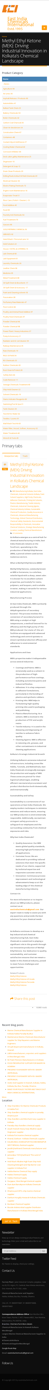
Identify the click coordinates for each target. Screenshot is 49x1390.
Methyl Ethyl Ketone (18, 976)
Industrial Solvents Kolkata (29, 494)
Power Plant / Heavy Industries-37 (17, 331)
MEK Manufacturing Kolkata (22, 491)
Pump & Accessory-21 (12, 336)
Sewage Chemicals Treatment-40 (16, 384)
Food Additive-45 (10, 205)
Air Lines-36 (8, 93)
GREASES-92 (8, 234)
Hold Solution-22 (10, 244)
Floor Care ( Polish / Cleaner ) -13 (16, 200)
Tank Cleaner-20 (10, 409)
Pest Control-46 (9, 307)
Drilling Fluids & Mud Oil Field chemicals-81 (20, 176)
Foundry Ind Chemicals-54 (13, 215)
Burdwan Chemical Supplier (18, 1204)
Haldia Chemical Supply (17, 1174)
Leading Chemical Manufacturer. (30, 530)
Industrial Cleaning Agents (29, 506)
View (11, 456)
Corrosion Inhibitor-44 (12, 151)
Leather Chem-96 (10, 268)
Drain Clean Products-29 (13, 171)
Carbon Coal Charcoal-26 (13, 122)
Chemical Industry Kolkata (20, 509)
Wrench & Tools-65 (11, 438)
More (4, 1097)
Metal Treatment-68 (11, 278)
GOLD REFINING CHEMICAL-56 (15, 229)
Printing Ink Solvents (34, 500)
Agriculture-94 (8, 88)
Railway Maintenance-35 (13, 346)
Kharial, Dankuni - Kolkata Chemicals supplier (26, 1138)
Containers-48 (9, 137)
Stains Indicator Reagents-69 (15, 399)
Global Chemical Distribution (31, 518)
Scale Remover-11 (10, 380)
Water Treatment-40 (11, 433)
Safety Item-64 (9, 375)
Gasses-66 (7, 224)
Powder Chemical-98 (11, 326)
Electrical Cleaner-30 (11, 181)
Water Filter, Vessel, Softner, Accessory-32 (20, 428)
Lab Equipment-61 (10, 258)
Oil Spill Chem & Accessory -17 (15, 287)
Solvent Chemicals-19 (12, 394)
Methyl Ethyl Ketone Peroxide (22, 982)
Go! (43, 1251)
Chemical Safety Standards (20, 521)
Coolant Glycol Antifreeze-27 (15, 142)
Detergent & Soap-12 (11, 166)
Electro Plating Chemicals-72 (14, 185)
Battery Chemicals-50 (11, 113)
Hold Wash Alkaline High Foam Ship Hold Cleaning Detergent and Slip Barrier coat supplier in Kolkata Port (24, 1164)
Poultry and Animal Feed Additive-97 (18, 312)
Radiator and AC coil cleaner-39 (16, 341)
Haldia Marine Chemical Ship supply (22, 1171)
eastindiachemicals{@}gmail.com (20, 1353)
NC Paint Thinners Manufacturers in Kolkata (25, 1060)
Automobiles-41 (9, 103)
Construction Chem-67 (12, 132)
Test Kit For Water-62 (11, 414)
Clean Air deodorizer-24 (13, 127)
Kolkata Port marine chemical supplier (23, 1135)
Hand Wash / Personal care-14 (15, 239)
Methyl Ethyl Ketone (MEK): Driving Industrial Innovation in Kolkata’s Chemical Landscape (27, 475)
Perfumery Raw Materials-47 (15, 302)
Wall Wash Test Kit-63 (12, 423)
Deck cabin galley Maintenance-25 (17, 156)
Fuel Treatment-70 (10, 219)
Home (4, 36)
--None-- (6, 84)
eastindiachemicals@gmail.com (24, 909)
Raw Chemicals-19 (10, 351)
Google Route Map (9, 1348)
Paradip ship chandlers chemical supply (23, 1125)
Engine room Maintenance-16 (15, 190)
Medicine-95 (8, 273)
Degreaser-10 (8, 161)
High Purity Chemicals (33, 497)
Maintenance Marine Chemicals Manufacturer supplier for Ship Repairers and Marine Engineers (26, 1040)
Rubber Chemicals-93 (12, 365)
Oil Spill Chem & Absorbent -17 (15, 283)
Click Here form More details (21, 1324)
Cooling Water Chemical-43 (14, 147)
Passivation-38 (9, 297)
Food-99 (6, 210)
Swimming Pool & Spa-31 (13, 404)
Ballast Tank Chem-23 (12, 108)
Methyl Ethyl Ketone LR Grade (22, 979)
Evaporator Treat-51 (11, 195)
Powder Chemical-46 (11, 321)
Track (25, 456)
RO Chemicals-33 (10, 360)
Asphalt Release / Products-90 (15, 98)
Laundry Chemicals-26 (12, 263)
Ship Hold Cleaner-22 (11, 389)
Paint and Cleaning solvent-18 (15, 292)
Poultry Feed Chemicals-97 (14, 317)
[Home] (11, 8)
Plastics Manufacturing (18, 503)
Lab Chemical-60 (9, 253)
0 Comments (18, 533)
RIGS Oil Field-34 (9, 355)
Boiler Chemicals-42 (11, 118)
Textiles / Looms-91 (11, 418)
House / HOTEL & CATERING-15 (15, 249)
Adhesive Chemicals (18, 500)
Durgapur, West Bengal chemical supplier (24, 1181)
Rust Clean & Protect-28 (12, 370)
